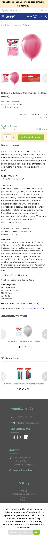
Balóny (26, 25)
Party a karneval (14, 25)
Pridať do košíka (32, 137)
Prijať (36, 532)
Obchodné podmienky (24, 494)
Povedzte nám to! (36, 308)
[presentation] (3, 78)
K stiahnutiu (24, 503)
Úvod (3, 25)
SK (42, 10)
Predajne (24, 497)
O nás (24, 490)
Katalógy (24, 500)
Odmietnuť (27, 532)
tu (28, 5)
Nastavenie (14, 532)
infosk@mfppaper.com (28, 423)
